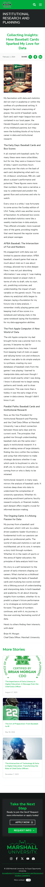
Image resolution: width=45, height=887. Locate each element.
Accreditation (7, 873)
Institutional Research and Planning (16, 18)
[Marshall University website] (7, 4)
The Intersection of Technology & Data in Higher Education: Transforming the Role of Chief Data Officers (22, 766)
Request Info (22, 830)
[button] (34, 4)
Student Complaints (22, 875)
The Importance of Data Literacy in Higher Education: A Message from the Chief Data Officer (21, 684)
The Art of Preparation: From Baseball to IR (21, 725)
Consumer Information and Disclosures (28, 873)
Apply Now (22, 822)
